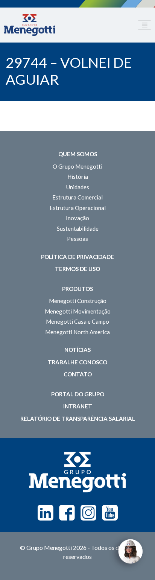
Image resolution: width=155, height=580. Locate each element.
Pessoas (77, 238)
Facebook (67, 513)
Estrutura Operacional (78, 207)
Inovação (77, 218)
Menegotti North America (77, 332)
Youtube (110, 513)
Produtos (77, 288)
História (77, 176)
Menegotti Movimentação (78, 311)
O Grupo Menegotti (77, 166)
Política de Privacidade (77, 256)
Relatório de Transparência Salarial (77, 418)
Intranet (77, 406)
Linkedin (45, 513)
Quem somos (77, 154)
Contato (78, 374)
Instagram (88, 513)
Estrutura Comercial (77, 197)
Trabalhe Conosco (77, 362)
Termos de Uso (77, 268)
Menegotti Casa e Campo (77, 321)
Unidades (77, 187)
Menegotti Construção (77, 300)
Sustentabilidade (78, 228)
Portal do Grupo (77, 394)
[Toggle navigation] (144, 25)
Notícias (77, 349)
